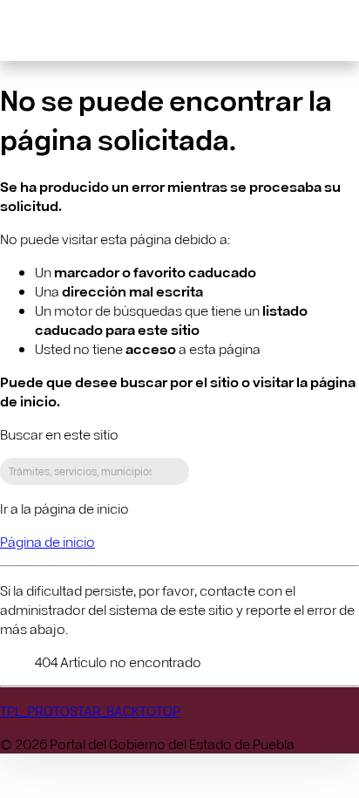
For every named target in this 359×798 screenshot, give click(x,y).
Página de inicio (47, 541)
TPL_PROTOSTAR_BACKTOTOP (90, 710)
